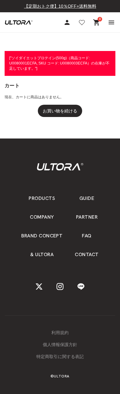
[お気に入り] (82, 22)
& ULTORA (42, 254)
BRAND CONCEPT (41, 235)
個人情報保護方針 (60, 344)
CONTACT (86, 254)
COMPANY (42, 217)
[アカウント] (67, 22)
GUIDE (86, 198)
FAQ (86, 235)
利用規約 (60, 332)
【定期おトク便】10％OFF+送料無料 (60, 6)
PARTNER (87, 217)
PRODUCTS (42, 198)
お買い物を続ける (60, 110)
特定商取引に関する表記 (60, 356)
